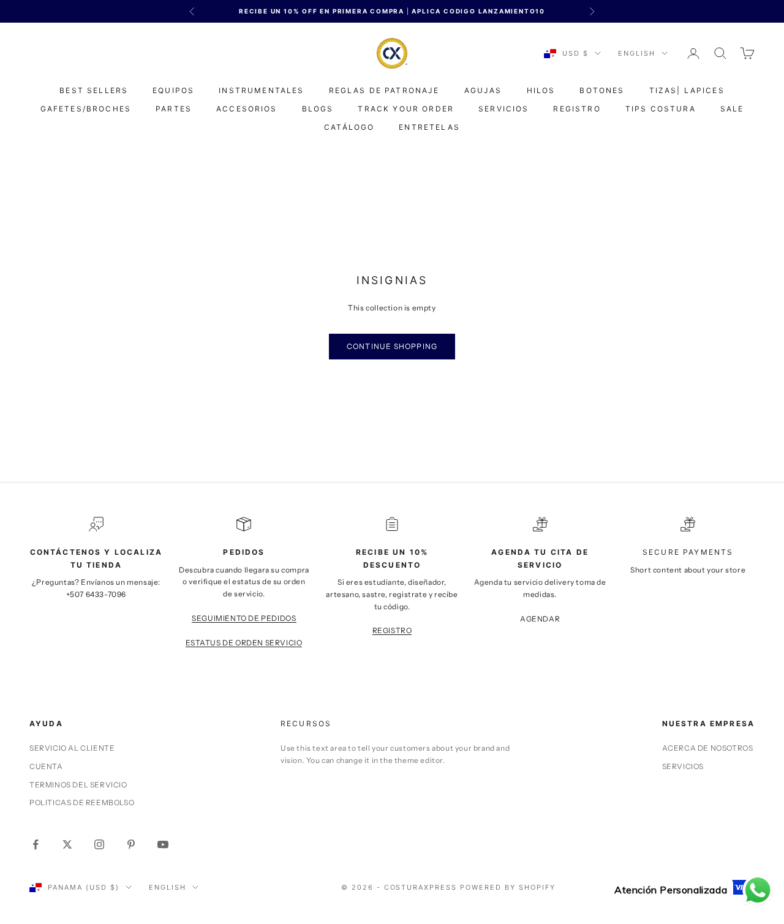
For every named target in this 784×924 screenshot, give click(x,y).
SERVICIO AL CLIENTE (72, 748)
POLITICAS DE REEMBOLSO (81, 802)
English (636, 53)
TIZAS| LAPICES (687, 90)
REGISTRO (576, 108)
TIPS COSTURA (660, 108)
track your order (406, 108)
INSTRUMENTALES (261, 90)
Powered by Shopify (508, 887)
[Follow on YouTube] (163, 844)
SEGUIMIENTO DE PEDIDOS (244, 618)
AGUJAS (483, 90)
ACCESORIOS (246, 108)
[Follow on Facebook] (35, 844)
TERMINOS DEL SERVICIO (78, 784)
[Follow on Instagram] (99, 844)
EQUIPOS (173, 90)
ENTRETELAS (429, 127)
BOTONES (601, 90)
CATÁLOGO (349, 127)
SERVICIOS (503, 108)
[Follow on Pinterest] (131, 844)
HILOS (541, 90)
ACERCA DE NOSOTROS (707, 748)
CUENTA (46, 766)
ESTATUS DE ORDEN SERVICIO (244, 642)
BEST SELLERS (93, 90)
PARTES (174, 108)
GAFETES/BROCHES (85, 108)
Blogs (318, 108)
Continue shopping (392, 346)
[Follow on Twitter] (67, 844)
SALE (732, 108)
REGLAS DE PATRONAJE (384, 90)
